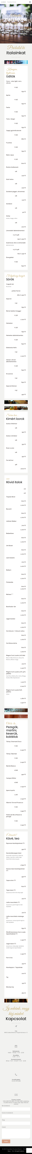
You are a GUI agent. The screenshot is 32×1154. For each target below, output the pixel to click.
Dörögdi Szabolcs (19, 1151)
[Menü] (30, 2)
